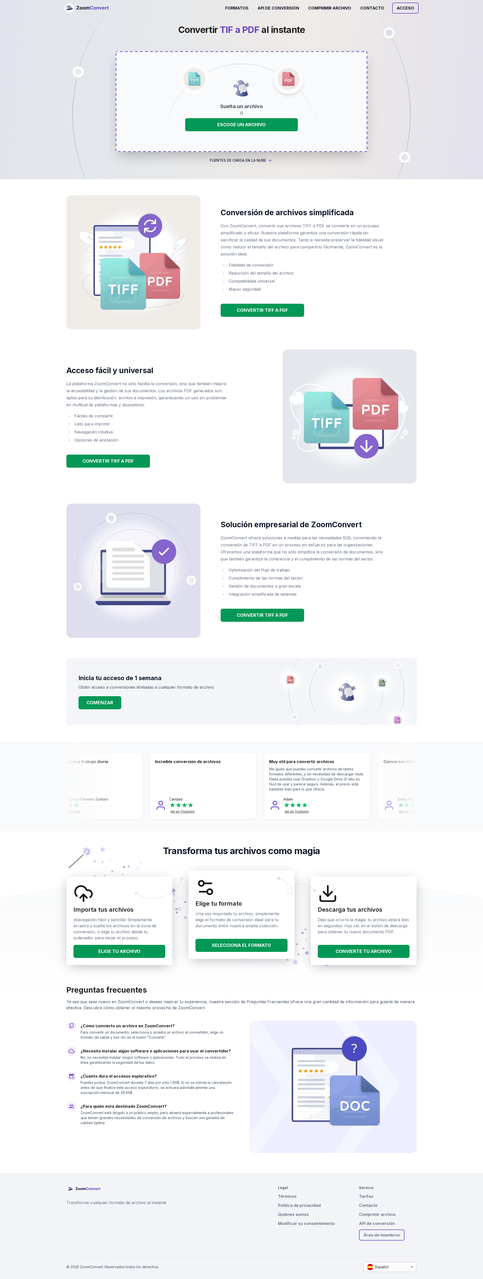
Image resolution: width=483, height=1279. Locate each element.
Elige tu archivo (119, 951)
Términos (287, 1196)
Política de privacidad (299, 1205)
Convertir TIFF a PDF (262, 310)
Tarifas (366, 1196)
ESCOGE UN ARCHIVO (241, 124)
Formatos (237, 8)
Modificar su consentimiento (306, 1223)
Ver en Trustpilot (92, 811)
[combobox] (390, 1267)
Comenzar (100, 702)
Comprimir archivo (329, 8)
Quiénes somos (293, 1214)
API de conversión (278, 8)
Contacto (372, 8)
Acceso (405, 8)
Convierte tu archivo (363, 951)
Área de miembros (382, 1235)
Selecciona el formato (241, 945)
